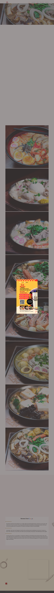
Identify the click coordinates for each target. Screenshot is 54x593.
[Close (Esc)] (37, 280)
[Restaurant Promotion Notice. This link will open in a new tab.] (27, 296)
